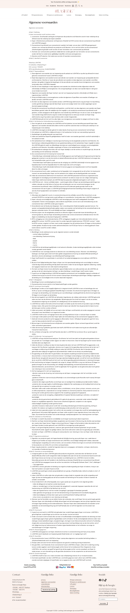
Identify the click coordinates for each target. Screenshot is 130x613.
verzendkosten (45, 584)
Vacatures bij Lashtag (48, 589)
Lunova (72, 586)
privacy (43, 580)
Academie (53, 6)
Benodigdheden (75, 591)
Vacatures (68, 6)
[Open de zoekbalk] (79, 5)
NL (82, 6)
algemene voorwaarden (48, 582)
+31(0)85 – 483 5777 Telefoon (21, 587)
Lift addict (73, 584)
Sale (47, 6)
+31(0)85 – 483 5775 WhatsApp (18, 591)
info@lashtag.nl (17, 595)
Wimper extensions (75, 580)
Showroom (60, 6)
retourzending (45, 586)
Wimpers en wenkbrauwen (78, 582)
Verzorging (73, 588)
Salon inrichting (74, 593)
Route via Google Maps (19, 585)
